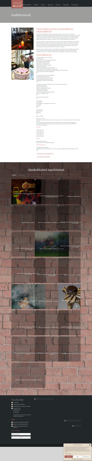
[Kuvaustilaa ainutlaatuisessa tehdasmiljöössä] (28, 380)
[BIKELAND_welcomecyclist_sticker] (77, 425)
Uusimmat (14, 175)
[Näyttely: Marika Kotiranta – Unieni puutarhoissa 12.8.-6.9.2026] (28, 249)
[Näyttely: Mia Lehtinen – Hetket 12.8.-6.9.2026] (52, 249)
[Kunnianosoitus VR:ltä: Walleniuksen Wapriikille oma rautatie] (52, 353)
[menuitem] (14, 175)
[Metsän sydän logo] (73, 420)
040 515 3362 (15, 402)
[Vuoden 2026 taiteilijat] (28, 222)
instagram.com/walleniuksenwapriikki (20, 424)
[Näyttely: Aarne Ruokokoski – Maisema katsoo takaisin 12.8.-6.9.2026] (52, 275)
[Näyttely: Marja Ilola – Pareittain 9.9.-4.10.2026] (52, 327)
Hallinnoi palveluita (68, 453)
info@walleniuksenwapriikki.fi (19, 404)
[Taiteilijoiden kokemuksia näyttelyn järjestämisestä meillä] (28, 353)
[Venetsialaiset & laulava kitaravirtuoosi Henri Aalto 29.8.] (28, 194)
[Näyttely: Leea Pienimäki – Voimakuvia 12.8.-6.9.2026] (52, 222)
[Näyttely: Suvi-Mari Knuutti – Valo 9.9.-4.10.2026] (52, 301)
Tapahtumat (21, 175)
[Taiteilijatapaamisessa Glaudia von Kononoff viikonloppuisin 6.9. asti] (52, 196)
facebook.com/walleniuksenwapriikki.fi (20, 422)
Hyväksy (68, 456)
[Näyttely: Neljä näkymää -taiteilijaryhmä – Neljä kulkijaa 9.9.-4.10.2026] (28, 301)
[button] (89, 444)
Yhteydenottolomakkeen (52, 148)
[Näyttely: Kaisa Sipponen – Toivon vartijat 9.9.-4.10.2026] (28, 327)
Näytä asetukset (86, 456)
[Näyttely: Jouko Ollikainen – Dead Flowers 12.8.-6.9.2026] (28, 274)
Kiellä (77, 456)
